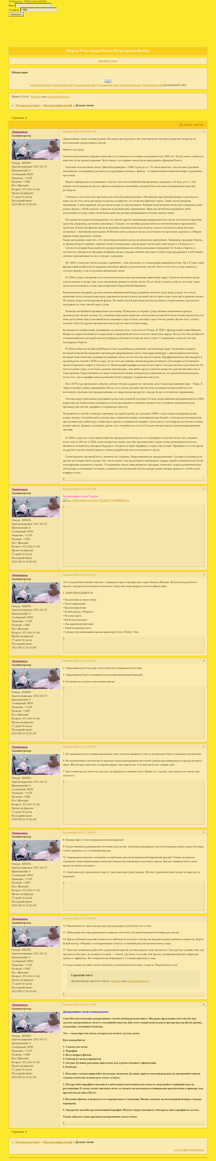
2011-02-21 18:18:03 (85, 660)
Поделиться (69, 131)
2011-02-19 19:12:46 (85, 131)
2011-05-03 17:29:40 (85, 1004)
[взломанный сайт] (40, 85)
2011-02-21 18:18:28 (85, 746)
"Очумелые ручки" (27, 105)
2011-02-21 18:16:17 (85, 575)
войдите (116, 981)
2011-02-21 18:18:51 (85, 832)
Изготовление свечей (58, 105)
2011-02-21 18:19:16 (85, 918)
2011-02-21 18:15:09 (85, 489)
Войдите (36, 96)
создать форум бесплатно (189, 1149)
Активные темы (107, 60)
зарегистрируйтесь (58, 96)
